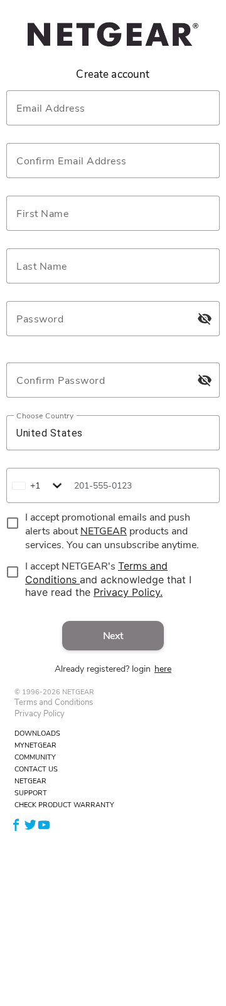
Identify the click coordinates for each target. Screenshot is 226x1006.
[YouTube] (44, 824)
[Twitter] (30, 824)
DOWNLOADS (37, 733)
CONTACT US (36, 769)
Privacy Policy (39, 713)
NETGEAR (30, 781)
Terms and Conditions (53, 702)
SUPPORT (30, 793)
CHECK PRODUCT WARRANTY (64, 805)
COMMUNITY (35, 757)
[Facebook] (16, 824)
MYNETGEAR (35, 745)
